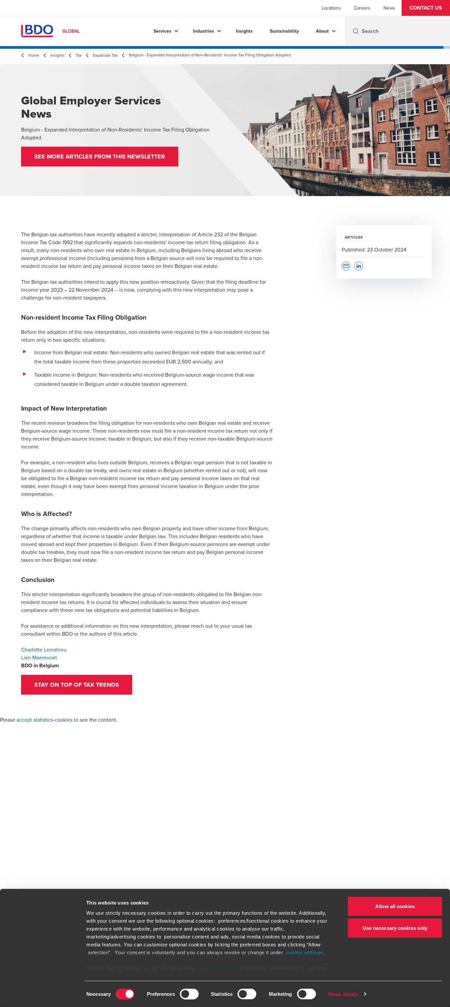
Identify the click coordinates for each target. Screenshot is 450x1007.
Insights (244, 31)
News (389, 8)
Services (162, 31)
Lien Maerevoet (39, 657)
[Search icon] (355, 31)
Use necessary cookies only (395, 928)
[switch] (189, 994)
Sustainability (284, 31)
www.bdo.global (217, 968)
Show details (343, 994)
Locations (331, 8)
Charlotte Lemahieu (44, 649)
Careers (362, 8)
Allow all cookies (395, 906)
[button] (426, 8)
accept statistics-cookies (44, 719)
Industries (203, 31)
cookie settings (304, 952)
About (322, 31)
